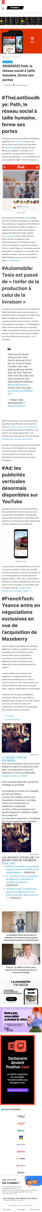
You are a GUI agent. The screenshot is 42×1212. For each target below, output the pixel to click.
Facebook (19, 141)
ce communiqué (12, 260)
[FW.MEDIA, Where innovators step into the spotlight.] (15, 8)
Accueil (7, 57)
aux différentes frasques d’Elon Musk (17, 439)
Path (27, 218)
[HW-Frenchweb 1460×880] (21, 1032)
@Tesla (11, 384)
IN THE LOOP (15, 57)
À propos (9, 716)
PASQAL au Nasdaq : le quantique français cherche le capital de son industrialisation (22, 869)
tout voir (8, 863)
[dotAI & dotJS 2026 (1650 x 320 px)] (21, 21)
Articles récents (12, 719)
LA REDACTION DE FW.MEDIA (14, 759)
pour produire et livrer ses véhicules (22, 427)
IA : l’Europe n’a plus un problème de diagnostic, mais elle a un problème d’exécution (22, 879)
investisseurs (8, 236)
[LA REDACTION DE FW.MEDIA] (16, 752)
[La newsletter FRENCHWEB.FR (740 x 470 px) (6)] (21, 1004)
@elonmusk (22, 384)
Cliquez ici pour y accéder (14, 776)
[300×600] (17, 1104)
